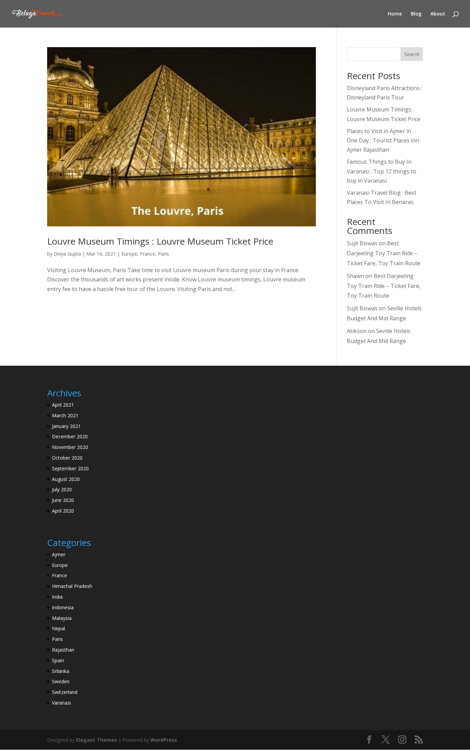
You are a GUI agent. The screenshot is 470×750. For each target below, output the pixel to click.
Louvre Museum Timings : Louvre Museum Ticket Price (160, 241)
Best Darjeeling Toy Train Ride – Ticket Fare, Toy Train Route (383, 253)
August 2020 (66, 479)
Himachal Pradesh (72, 586)
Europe (129, 253)
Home (395, 14)
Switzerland (64, 692)
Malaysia (62, 618)
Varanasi (61, 702)
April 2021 (63, 404)
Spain (58, 660)
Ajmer (58, 554)
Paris (163, 253)
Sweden (61, 681)
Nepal (58, 628)
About (437, 14)
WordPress (163, 740)
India (57, 596)
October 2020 (67, 457)
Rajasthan (63, 649)
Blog (416, 14)
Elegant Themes (96, 740)
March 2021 (65, 415)
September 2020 (70, 468)
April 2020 (63, 510)
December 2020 (70, 436)
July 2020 (62, 489)
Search (411, 54)
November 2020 (70, 447)
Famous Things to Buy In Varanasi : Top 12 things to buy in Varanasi (381, 171)
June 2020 (63, 500)
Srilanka (60, 671)
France (147, 253)
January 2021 (66, 426)
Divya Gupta (67, 253)
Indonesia (63, 607)
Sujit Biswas (362, 243)
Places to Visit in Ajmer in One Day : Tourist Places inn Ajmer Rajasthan (383, 140)
